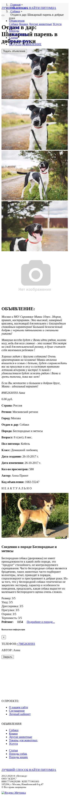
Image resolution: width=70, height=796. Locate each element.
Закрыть (7, 656)
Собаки (13, 24)
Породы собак (18, 753)
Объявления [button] (16, 20)
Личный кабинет (20, 41)
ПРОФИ (14, 27)
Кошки (23, 24)
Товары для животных (23, 740)
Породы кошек (18, 757)
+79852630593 (26, 643)
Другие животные (40, 24)
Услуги (57, 24)
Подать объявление (14, 51)
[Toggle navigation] (2, 15)
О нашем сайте (18, 707)
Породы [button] (14, 30)
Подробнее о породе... (41, 621)
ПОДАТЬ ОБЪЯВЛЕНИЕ (25, 44)
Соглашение (17, 710)
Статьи (13, 37)
